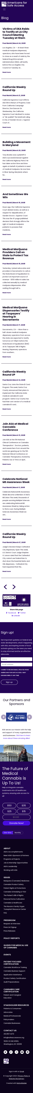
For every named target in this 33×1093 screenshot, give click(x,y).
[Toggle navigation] (4, 9)
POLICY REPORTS (12, 938)
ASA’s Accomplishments (13, 852)
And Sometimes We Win (15, 195)
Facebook (12, 613)
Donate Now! (16, 823)
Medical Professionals (12, 1016)
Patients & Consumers (12, 1008)
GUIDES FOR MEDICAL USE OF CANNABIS (16, 946)
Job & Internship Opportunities (16, 863)
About (7, 848)
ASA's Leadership (10, 866)
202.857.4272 (9, 1034)
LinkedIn (16, 616)
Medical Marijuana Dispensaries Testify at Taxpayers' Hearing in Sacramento (16, 313)
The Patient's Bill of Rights (13, 895)
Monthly (18, 833)
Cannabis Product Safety (14, 884)
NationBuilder (22, 1083)
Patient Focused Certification (12, 962)
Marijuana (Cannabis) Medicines (16, 881)
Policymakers (9, 1019)
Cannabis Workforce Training (15, 967)
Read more (7, 72)
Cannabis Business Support (14, 971)
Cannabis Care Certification (11, 990)
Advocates (8, 1012)
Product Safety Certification (15, 978)
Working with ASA (10, 870)
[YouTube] (22, 1052)
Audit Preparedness (11, 982)
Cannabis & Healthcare (13, 903)
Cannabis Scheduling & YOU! (15, 892)
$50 (9, 805)
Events (7, 954)
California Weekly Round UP (14, 373)
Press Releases (9, 931)
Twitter (23, 613)
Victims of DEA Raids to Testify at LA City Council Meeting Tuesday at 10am (16, 33)
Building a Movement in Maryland (16, 143)
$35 (24, 805)
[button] (3, 717)
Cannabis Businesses (12, 1023)
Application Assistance (13, 975)
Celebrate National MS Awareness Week (16, 480)
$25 (9, 811)
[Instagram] (16, 1052)
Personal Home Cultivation (14, 899)
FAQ (5, 913)
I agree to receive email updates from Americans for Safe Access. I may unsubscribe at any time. (15, 672)
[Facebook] (11, 1052)
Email (22, 1071)
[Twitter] (5, 1052)
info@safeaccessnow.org (14, 1037)
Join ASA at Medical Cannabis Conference (15, 427)
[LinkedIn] (27, 1052)
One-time (7, 833)
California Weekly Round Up (14, 88)
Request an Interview (12, 924)
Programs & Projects (12, 859)
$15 (24, 811)
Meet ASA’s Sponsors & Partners (16, 855)
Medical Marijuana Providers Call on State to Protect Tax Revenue (15, 253)
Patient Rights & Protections (15, 888)
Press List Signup (10, 927)
